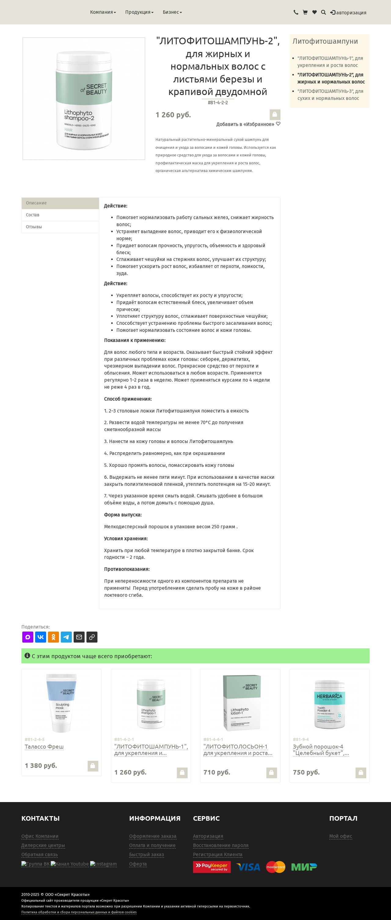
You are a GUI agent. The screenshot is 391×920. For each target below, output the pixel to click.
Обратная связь (39, 854)
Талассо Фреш (44, 746)
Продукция (138, 12)
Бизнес (171, 12)
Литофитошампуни (325, 41)
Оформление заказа (153, 836)
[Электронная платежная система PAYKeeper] (258, 867)
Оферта (138, 864)
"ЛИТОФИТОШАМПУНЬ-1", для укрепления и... (151, 749)
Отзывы (34, 226)
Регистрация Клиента (218, 854)
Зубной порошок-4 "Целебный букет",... (321, 749)
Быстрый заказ (146, 854)
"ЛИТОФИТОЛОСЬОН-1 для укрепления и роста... (237, 749)
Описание (36, 203)
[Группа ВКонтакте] (35, 864)
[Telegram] (103, 864)
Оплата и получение (152, 845)
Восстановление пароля (221, 845)
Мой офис (340, 836)
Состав (32, 215)
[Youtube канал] (70, 864)
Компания (101, 12)
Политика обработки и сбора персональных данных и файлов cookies (79, 912)
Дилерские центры (43, 845)
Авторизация (208, 836)
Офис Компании (40, 836)
